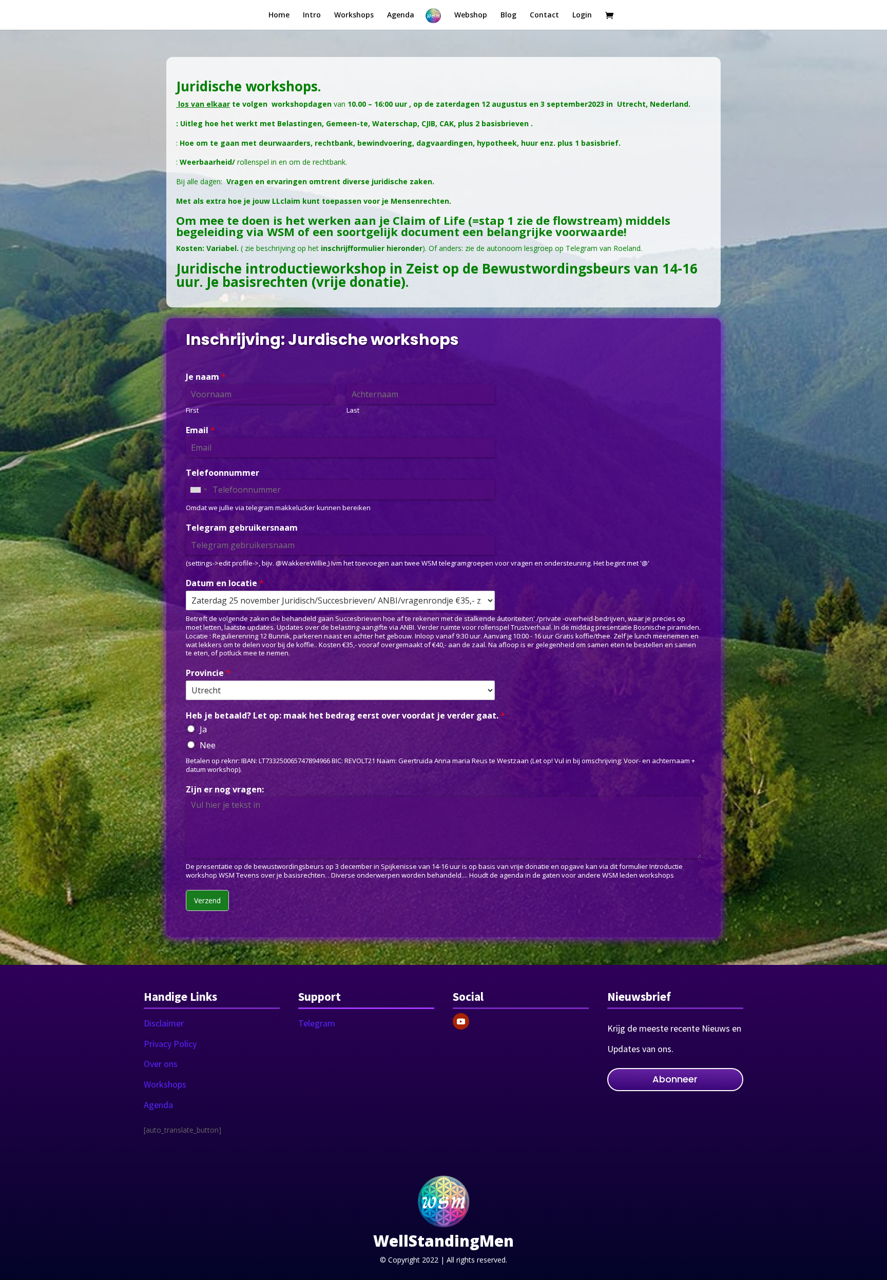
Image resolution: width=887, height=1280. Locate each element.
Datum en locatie (225, 583)
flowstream (585, 220)
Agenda (158, 1105)
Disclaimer (164, 1023)
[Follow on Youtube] (461, 1021)
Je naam (206, 377)
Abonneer (675, 1079)
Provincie (208, 673)
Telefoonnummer (222, 473)
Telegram (316, 1023)
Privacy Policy (170, 1044)
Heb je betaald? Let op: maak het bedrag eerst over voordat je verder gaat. (345, 715)
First (192, 410)
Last (352, 410)
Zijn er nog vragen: (225, 789)
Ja (203, 729)
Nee (208, 745)
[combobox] (198, 489)
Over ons (161, 1064)
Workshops (165, 1084)
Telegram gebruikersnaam (242, 527)
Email (200, 430)
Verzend (207, 900)
